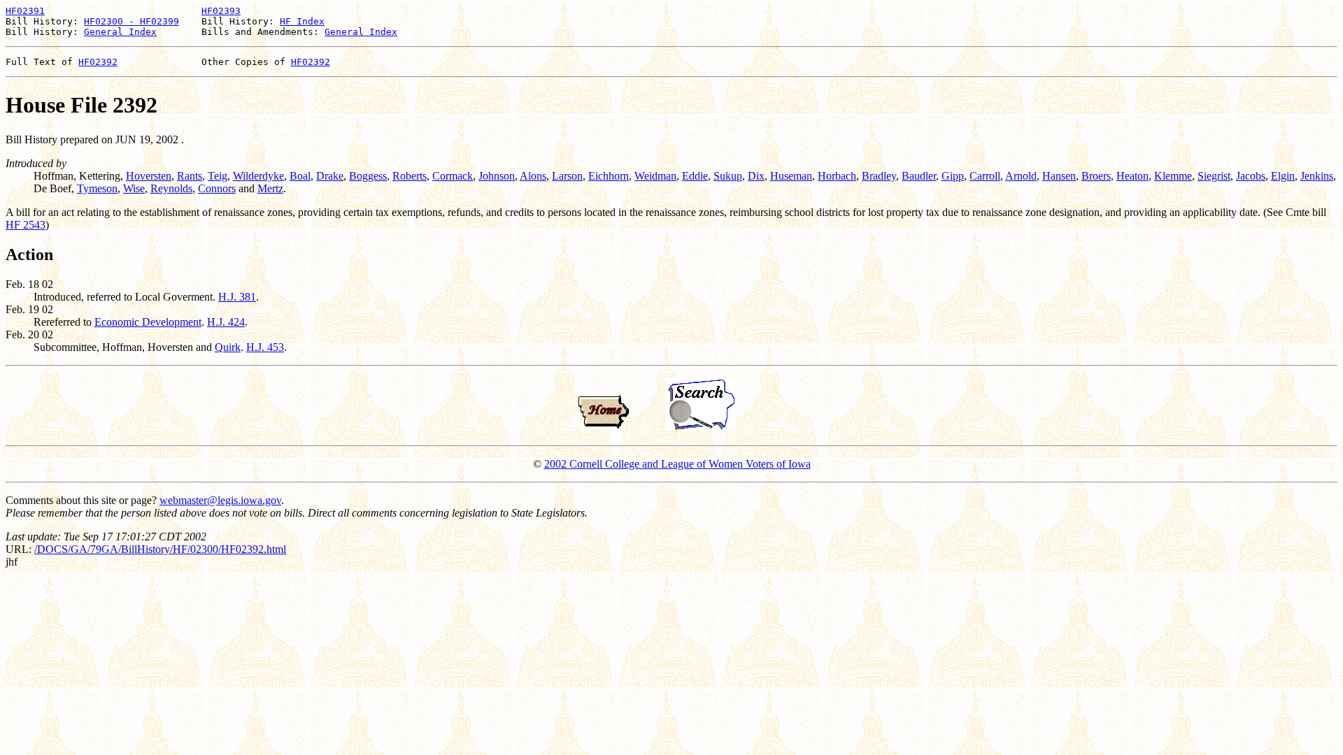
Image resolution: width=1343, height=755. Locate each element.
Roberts (409, 176)
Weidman (655, 176)
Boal (300, 176)
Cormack (452, 176)
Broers (1096, 176)
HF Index (302, 21)
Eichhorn (608, 176)
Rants (189, 176)
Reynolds (171, 188)
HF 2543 (25, 225)
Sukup (727, 176)
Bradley (879, 176)
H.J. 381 (237, 297)
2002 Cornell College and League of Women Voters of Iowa (677, 464)
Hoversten (148, 176)
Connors (217, 188)
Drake (329, 176)
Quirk (228, 347)
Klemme (1173, 176)
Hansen (1059, 176)
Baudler (919, 176)
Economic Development (147, 322)
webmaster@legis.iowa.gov (220, 500)
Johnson (496, 176)
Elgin (1283, 176)
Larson (567, 176)
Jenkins (1316, 176)
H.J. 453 (265, 347)
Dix (756, 176)
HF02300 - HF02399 (131, 21)
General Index (120, 32)
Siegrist (1214, 176)
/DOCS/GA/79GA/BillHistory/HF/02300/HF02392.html (160, 549)
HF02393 (221, 11)
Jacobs (1250, 176)
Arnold (1021, 176)
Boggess (368, 176)
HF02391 (25, 11)
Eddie (695, 176)
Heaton (1132, 176)
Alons (533, 176)
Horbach (837, 176)
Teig (217, 176)
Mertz (270, 188)
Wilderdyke (258, 176)
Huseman (791, 176)
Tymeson (97, 188)
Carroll (984, 176)
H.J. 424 (226, 322)
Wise (134, 188)
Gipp (952, 176)
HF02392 (98, 62)
